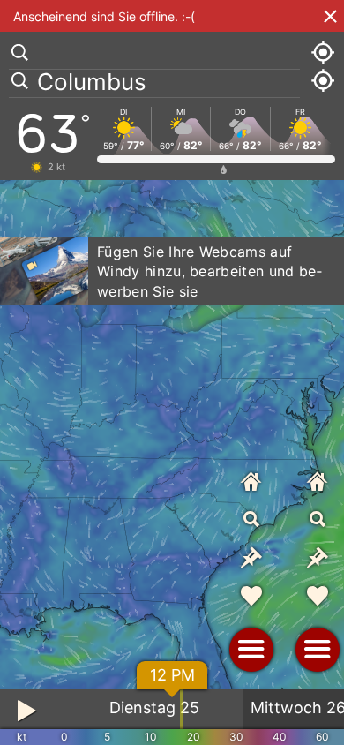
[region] (172, 372)
